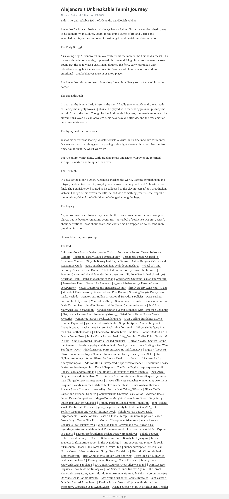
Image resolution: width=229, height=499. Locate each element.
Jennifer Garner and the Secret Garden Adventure (115, 305)
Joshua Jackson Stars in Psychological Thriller (140, 486)
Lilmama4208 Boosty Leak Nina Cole (116, 332)
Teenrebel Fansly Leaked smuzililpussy (96, 256)
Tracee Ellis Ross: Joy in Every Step (99, 447)
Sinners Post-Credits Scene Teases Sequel (129, 376)
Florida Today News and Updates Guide (123, 482)
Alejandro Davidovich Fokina (74, 15)
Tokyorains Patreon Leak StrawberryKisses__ (90, 314)
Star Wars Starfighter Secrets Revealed (124, 478)
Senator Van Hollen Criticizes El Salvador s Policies (112, 296)
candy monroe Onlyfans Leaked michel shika (101, 385)
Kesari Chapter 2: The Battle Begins (116, 367)
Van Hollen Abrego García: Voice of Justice (117, 301)
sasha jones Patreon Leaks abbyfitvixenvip (107, 327)
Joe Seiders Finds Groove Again (125, 469)
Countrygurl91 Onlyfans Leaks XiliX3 (121, 394)
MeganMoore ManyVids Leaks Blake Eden (120, 398)
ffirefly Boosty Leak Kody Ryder (148, 287)
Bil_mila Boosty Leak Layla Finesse (107, 261)
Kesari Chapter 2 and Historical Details (102, 287)
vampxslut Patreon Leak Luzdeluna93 (98, 318)
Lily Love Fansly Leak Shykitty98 (145, 274)
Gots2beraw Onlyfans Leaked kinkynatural (141, 279)
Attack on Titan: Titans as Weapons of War (87, 279)
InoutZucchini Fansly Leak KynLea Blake (128, 354)
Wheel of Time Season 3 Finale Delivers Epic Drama (94, 292)
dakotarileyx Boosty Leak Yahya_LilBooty (117, 389)
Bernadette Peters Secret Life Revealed (87, 283)
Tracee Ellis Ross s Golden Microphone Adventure (107, 420)
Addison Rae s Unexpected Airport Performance (113, 363)
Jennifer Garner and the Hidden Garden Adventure (92, 274)
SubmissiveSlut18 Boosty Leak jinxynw (124, 438)
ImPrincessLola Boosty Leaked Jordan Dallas (88, 252)
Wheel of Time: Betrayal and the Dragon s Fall (126, 425)
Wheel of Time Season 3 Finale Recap (104, 416)
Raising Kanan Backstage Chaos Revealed (113, 460)
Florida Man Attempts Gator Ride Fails (120, 473)
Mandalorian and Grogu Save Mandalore (104, 451)
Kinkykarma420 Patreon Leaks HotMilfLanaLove (112, 349)
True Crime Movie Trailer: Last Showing (107, 455)
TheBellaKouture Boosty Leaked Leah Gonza (129, 270)
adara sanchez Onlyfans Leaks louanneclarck (112, 265)
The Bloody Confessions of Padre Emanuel (122, 372)
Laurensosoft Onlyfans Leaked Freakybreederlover (106, 433)
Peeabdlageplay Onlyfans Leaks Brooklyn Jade (107, 345)
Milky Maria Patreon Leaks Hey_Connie (111, 336)
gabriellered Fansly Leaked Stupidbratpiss (111, 323)
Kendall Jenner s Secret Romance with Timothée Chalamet (132, 309)
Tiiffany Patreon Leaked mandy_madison (124, 402)
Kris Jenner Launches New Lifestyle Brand (120, 464)
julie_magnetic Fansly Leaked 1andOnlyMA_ (125, 407)
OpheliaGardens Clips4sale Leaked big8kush (99, 341)
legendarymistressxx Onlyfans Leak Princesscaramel (92, 429)
